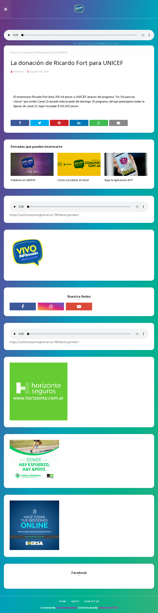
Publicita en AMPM (23, 180)
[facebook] (23, 306)
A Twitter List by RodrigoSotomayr (96, 43)
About (75, 601)
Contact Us (91, 601)
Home (62, 601)
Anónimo (18, 71)
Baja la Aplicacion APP (118, 180)
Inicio (14, 52)
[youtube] (79, 306)
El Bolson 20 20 (108, 608)
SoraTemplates (66, 608)
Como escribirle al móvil (73, 180)
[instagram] (51, 306)
